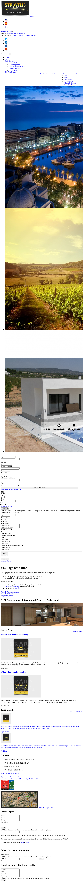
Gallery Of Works (14, 68)
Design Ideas (13, 70)
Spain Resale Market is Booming (14, 635)
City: (2, 484)
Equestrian (6, 513)
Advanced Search (6, 506)
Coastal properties (19, 511)
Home (7, 57)
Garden (54, 511)
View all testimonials (75, 711)
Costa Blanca (68, 79)
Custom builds (13, 63)
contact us (17, 588)
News (65, 76)
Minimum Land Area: (8, 478)
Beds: (2, 491)
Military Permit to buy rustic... (13, 672)
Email (3, 854)
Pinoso (66, 77)
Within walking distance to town (69, 511)
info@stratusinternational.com (16, 33)
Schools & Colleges (70, 83)
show (5, 554)
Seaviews (15, 513)
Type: (2, 455)
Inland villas (7, 511)
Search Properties (39, 488)
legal (22, 842)
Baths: (3, 495)
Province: (4, 463)
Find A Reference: (6, 466)
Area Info (63, 74)
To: (2, 474)
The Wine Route (69, 81)
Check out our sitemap (12, 587)
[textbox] (8, 457)
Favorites (79, 74)
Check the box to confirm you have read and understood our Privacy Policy (27, 830)
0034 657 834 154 (17, 35)
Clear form (5, 508)
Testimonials (56, 74)
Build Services (9, 61)
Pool (29, 511)
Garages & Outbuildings (16, 66)
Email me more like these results (11, 490)
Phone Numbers (69, 85)
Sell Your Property (11, 72)
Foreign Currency (46, 74)
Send (3, 828)
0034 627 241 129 (30, 35)
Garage (36, 511)
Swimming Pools (14, 65)
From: (3, 470)
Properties (8, 59)
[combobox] (8, 457)
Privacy (28, 842)
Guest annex (45, 511)
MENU (32, 16)
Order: (3, 499)
